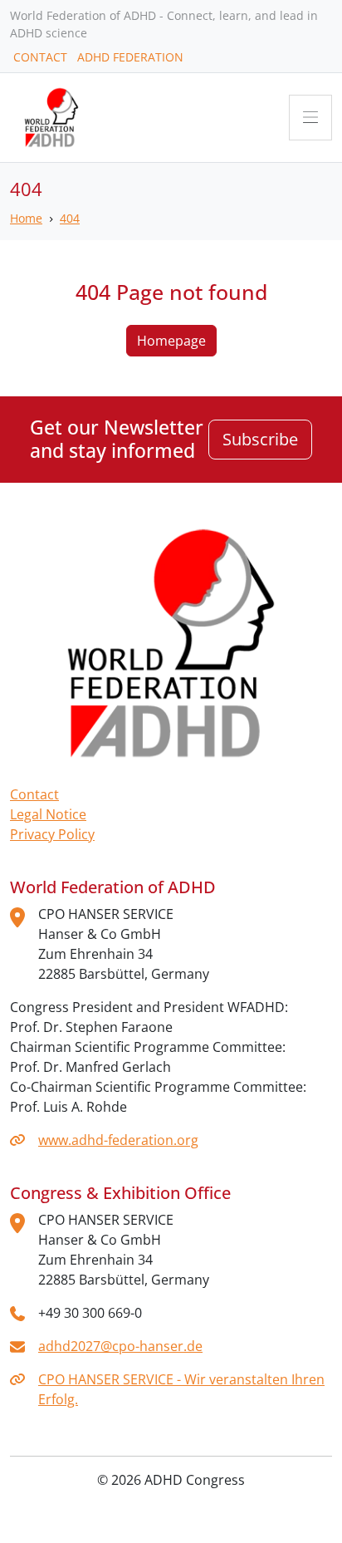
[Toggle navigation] (310, 117)
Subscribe (260, 439)
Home (26, 218)
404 (70, 218)
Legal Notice (48, 814)
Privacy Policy (52, 834)
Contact (34, 794)
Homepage (171, 341)
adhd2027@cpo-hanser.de (120, 1346)
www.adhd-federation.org (118, 1140)
